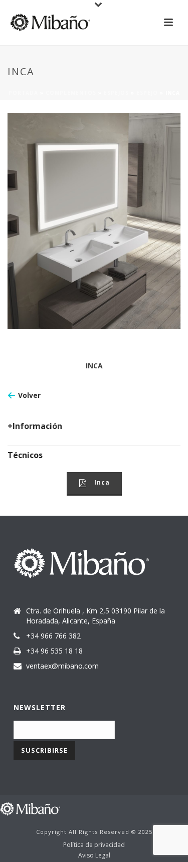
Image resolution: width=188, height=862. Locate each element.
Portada (23, 92)
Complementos (71, 92)
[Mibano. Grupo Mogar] (30, 808)
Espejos (116, 92)
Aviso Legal (94, 855)
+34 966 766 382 (53, 635)
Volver (29, 395)
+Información (35, 426)
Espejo (147, 92)
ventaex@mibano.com (62, 666)
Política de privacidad (94, 845)
